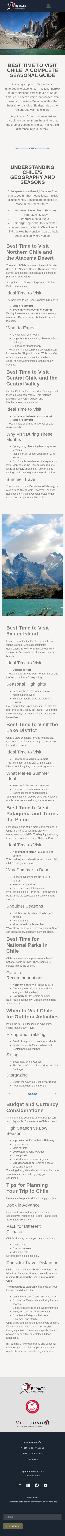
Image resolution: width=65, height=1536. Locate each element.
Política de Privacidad (33, 1448)
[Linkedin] (28, 1485)
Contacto (33, 1459)
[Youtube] (46, 1485)
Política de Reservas (33, 1453)
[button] (49, 6)
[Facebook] (37, 1485)
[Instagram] (20, 1485)
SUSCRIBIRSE (13, 1526)
